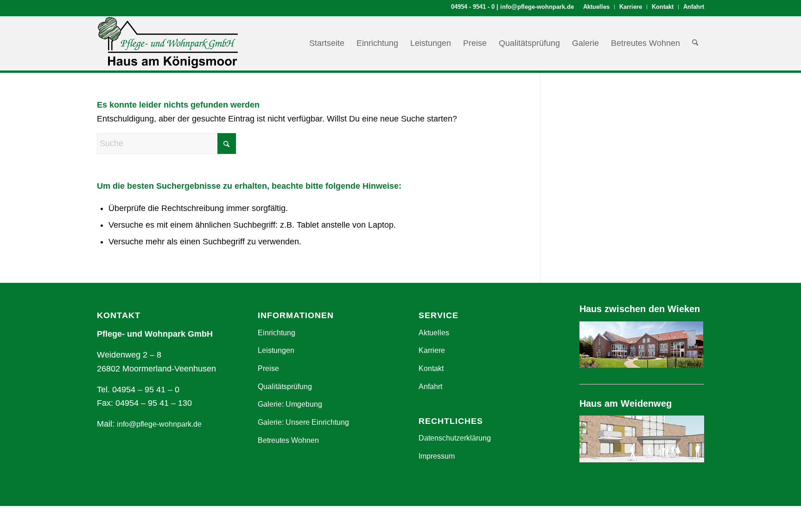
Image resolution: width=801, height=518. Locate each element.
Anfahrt (693, 6)
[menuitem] (596, 7)
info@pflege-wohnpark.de (537, 6)
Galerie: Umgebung (290, 404)
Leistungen (276, 350)
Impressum (437, 456)
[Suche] (695, 43)
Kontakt (663, 6)
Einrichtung (276, 333)
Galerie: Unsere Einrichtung (303, 422)
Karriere (630, 6)
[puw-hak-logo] (167, 43)
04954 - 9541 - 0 (473, 6)
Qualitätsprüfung (285, 386)
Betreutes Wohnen (288, 440)
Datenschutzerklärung (455, 438)
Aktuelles (596, 6)
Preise (268, 368)
